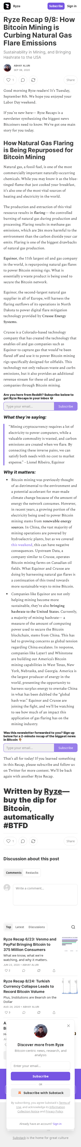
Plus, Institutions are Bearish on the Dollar (29, 999)
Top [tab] (8, 927)
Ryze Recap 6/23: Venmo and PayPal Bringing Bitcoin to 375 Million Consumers (29, 944)
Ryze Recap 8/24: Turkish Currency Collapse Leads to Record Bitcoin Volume (28, 986)
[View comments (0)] (23, 80)
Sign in (72, 6)
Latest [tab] (19, 927)
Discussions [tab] (37, 927)
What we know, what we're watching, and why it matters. (25, 957)
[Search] (73, 927)
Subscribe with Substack (44, 1092)
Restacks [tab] (32, 873)
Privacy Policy (54, 1111)
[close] (68, 1025)
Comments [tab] (13, 873)
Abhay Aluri (22, 65)
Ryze (53, 791)
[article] (40, 955)
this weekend (21, 545)
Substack (19, 1138)
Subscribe (56, 6)
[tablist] (22, 872)
